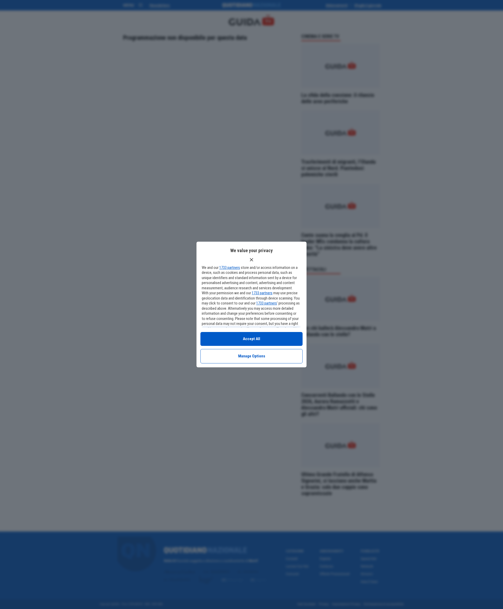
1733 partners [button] (229, 267)
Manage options (251, 356)
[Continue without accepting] (251, 260)
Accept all (251, 338)
